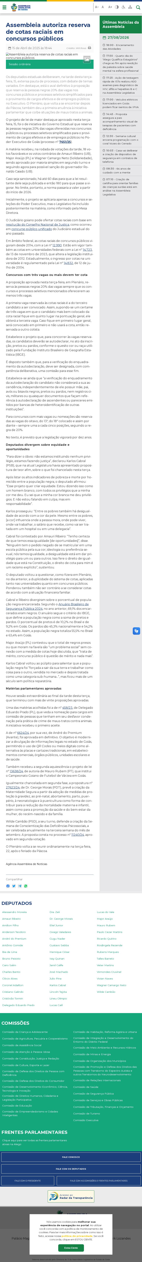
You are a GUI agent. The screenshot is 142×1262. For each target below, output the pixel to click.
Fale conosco (71, 1157)
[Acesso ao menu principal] (4, 7)
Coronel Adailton (12, 985)
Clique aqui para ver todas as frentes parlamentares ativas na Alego (34, 1142)
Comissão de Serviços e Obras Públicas (98, 1100)
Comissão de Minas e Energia (92, 1054)
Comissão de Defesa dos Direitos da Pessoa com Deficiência (33, 1073)
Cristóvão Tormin (12, 998)
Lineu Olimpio (58, 998)
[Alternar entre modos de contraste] (116, 7)
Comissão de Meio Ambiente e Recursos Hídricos (104, 1047)
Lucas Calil (56, 1005)
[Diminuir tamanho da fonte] (96, 7)
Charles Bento (11, 971)
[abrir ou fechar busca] (138, 7)
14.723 (87, 250)
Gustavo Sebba (59, 945)
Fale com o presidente (28, 1181)
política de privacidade (77, 1236)
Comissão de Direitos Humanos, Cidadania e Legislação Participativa (30, 1097)
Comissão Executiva (85, 1120)
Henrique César (60, 951)
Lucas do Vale (105, 912)
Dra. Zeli (55, 912)
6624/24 (23, 733)
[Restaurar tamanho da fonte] (103, 7)
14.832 (68, 263)
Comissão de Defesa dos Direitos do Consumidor (33, 1080)
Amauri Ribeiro (11, 918)
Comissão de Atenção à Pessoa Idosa (26, 1051)
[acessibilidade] (123, 7)
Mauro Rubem (106, 925)
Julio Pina (55, 978)
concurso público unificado (31, 229)
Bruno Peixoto (11, 958)
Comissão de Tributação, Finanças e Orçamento (103, 1106)
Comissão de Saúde (85, 1086)
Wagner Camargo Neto (111, 985)
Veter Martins (105, 965)
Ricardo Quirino (106, 938)
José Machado (59, 971)
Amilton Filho (10, 925)
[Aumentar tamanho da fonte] (110, 7)
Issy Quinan (57, 958)
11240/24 (77, 835)
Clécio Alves (9, 978)
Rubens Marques (108, 951)
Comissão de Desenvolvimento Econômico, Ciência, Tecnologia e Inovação (35, 1088)
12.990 (57, 245)
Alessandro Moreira (14, 912)
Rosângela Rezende (109, 945)
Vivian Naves (105, 978)
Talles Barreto (105, 958)
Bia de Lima (9, 951)
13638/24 (16, 771)
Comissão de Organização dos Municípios (99, 1060)
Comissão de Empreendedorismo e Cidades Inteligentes (30, 1113)
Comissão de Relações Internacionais (97, 1080)
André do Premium (14, 938)
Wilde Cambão (106, 991)
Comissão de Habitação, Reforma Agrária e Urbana (105, 1031)
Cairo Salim (9, 965)
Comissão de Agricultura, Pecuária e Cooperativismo (35, 1038)
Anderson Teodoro (14, 932)
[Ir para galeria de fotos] (87, 59)
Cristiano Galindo (12, 991)
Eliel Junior (56, 925)
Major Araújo (105, 918)
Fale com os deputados (71, 1169)
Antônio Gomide (12, 945)
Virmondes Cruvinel (109, 971)
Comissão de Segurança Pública (93, 1093)
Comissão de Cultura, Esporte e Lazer (25, 1065)
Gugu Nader (57, 938)
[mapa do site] (130, 7)
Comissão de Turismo (86, 1113)
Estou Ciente (71, 1248)
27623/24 (13, 787)
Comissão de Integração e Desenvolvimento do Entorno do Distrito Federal (103, 1040)
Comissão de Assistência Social (21, 1045)
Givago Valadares (60, 932)
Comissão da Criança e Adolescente (25, 1031)
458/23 (67, 707)
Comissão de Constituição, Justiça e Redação (30, 1058)
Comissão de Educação (17, 1105)
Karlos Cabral (58, 985)
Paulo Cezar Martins (109, 932)
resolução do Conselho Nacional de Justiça (37, 224)
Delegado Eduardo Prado (18, 1005)
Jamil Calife (56, 965)
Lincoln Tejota (58, 991)
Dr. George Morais (61, 918)
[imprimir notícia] (89, 48)
